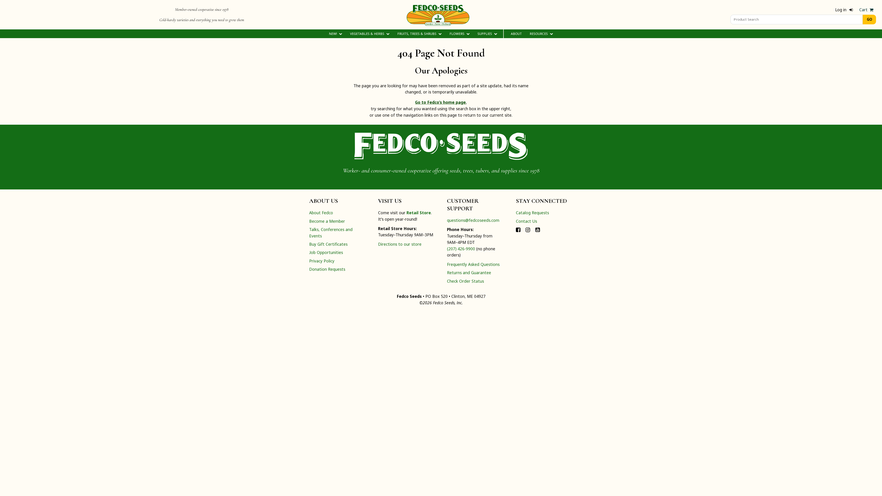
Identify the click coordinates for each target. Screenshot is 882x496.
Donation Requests (327, 269)
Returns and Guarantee (469, 272)
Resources (539, 33)
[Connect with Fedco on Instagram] (528, 229)
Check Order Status (465, 281)
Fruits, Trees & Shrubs (417, 33)
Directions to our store (399, 244)
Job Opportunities (326, 252)
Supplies (485, 33)
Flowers (457, 33)
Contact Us (526, 221)
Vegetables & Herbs (367, 33)
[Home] (438, 15)
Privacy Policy (321, 261)
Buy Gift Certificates (328, 244)
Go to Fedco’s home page (440, 102)
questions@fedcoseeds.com (473, 220)
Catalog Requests (532, 212)
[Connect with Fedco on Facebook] (518, 229)
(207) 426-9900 (461, 248)
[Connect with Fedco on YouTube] (537, 229)
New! (333, 33)
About (516, 33)
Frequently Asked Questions (473, 264)
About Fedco (321, 212)
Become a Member (327, 221)
